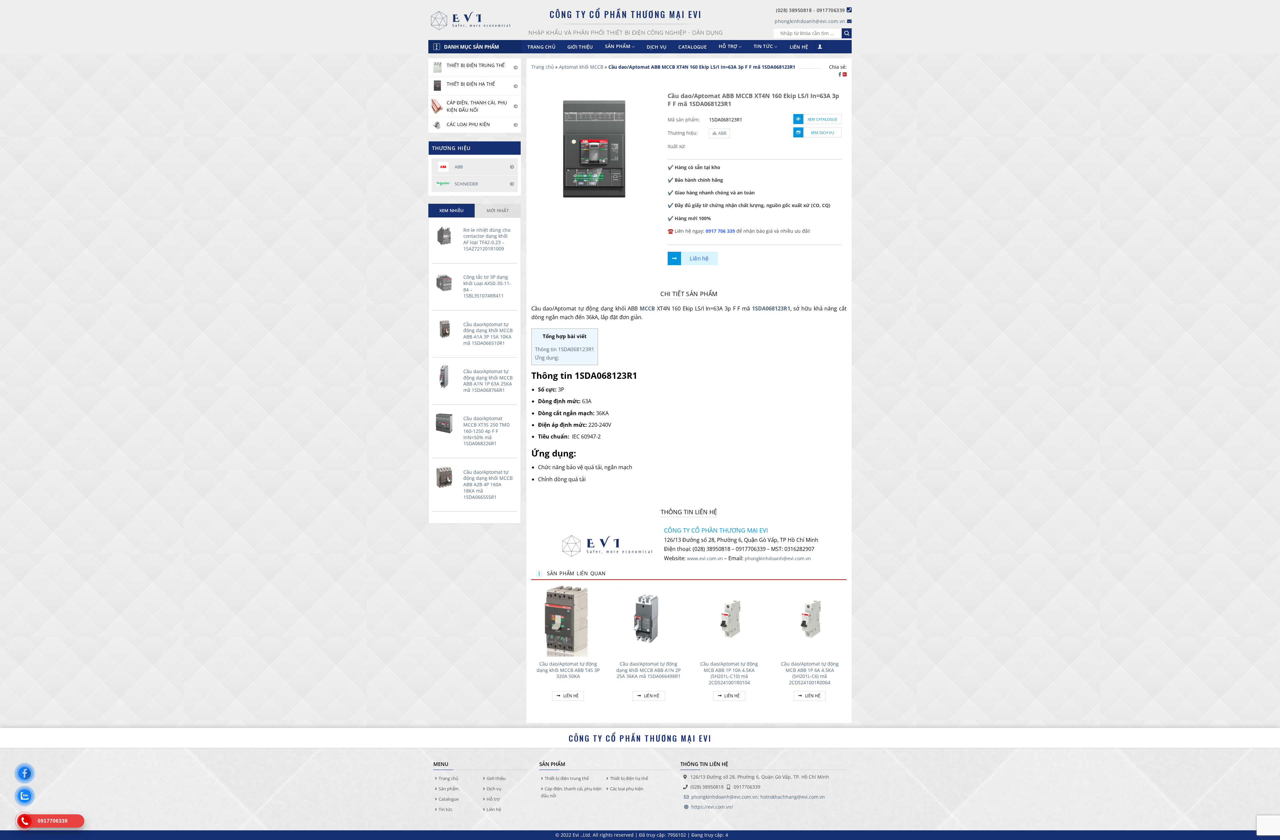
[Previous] (532, 649)
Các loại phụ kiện (626, 789)
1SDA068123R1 (771, 308)
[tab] (451, 210)
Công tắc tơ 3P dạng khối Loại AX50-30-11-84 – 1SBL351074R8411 (487, 286)
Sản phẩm (449, 789)
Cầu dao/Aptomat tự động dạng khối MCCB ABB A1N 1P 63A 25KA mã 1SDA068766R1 (488, 380)
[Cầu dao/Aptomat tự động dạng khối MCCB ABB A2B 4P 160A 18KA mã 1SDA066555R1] (446, 477)
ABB (722, 133)
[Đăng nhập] (820, 46)
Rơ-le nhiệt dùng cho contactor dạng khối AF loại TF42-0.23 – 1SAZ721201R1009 (486, 239)
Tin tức (763, 46)
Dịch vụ (656, 47)
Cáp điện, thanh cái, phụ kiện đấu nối (571, 792)
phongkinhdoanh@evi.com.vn (810, 21)
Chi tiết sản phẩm (688, 294)
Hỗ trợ (728, 46)
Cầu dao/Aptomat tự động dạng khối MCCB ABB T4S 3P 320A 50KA (568, 670)
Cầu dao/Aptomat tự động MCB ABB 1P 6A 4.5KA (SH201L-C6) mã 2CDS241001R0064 (810, 673)
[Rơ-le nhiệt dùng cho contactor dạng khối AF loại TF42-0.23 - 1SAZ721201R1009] (446, 235)
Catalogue (692, 47)
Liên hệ (799, 47)
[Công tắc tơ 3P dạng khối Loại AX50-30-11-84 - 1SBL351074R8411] (446, 282)
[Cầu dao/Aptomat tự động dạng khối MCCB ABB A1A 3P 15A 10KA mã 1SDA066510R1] (446, 329)
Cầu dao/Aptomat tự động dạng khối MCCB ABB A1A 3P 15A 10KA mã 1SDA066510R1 (488, 333)
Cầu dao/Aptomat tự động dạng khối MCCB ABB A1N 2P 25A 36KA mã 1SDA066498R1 (648, 670)
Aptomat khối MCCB (581, 67)
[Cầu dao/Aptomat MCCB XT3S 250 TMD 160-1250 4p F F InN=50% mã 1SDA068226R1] (446, 423)
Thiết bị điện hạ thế (629, 778)
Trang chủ (541, 47)
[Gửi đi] (847, 33)
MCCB (647, 308)
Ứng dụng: (547, 357)
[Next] (846, 649)
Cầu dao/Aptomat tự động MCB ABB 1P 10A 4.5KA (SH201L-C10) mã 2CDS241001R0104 (729, 673)
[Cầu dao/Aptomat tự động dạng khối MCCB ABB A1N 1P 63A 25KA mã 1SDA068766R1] (446, 376)
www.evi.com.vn (705, 558)
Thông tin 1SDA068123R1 (564, 349)
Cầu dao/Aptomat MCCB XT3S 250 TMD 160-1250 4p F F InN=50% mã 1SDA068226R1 (486, 431)
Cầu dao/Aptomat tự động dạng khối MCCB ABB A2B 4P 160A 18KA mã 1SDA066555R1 (488, 484)
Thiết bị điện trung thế (567, 778)
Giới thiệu (580, 47)
